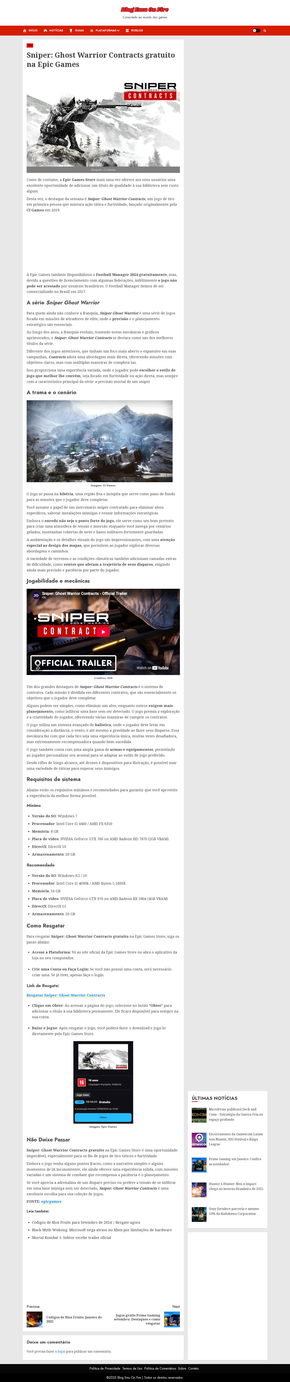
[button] (264, 31)
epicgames (51, 1201)
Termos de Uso (132, 1368)
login (61, 1351)
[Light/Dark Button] (256, 31)
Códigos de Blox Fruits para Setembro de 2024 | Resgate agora (86, 1222)
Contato (193, 1368)
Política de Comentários (160, 1368)
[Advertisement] (103, 242)
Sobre (182, 1368)
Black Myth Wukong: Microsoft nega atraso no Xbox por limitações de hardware (102, 1229)
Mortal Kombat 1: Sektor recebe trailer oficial (71, 1237)
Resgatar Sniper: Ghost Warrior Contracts (66, 995)
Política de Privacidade (104, 1368)
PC (30, 45)
